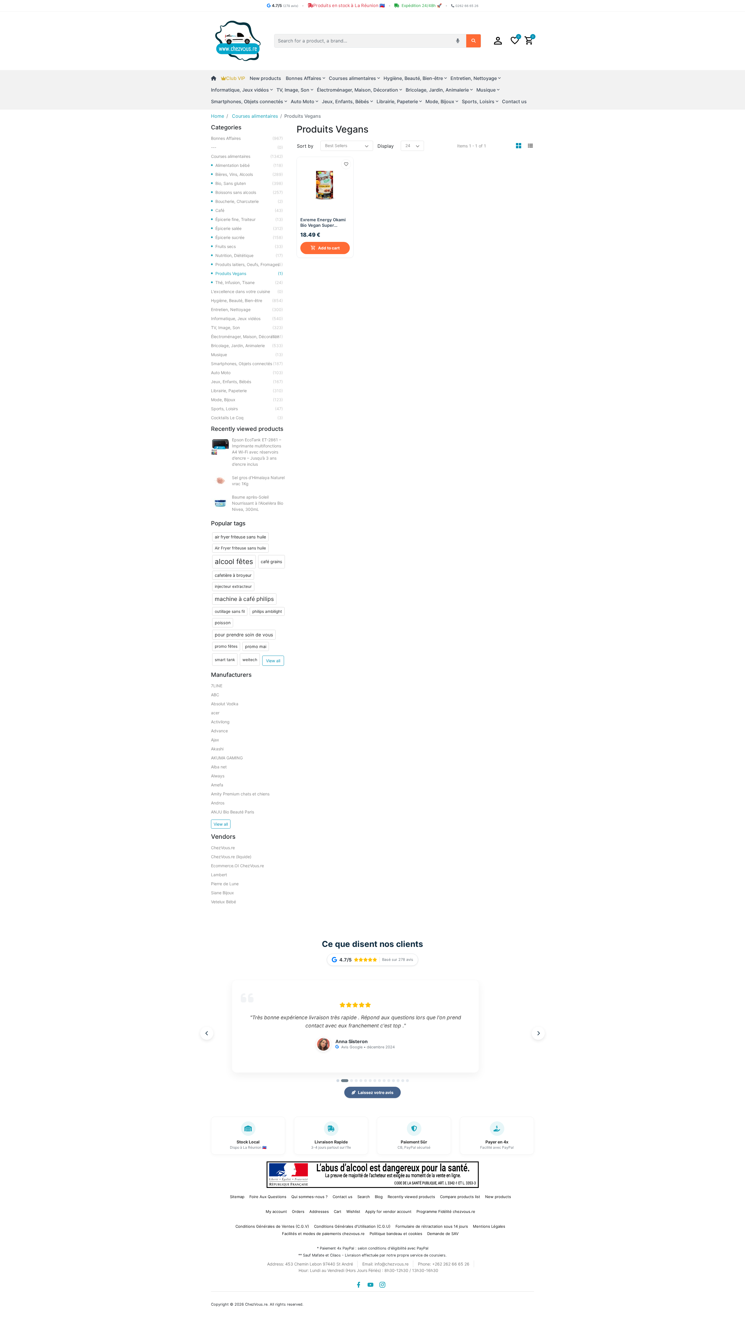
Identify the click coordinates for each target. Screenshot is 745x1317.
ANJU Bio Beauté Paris (232, 811)
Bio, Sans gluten (249, 183)
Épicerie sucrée (249, 237)
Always (217, 775)
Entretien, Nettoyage (247, 309)
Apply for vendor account (388, 1211)
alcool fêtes (234, 561)
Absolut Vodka (224, 703)
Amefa (217, 784)
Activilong (220, 721)
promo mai (255, 646)
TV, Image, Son (247, 327)
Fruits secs (249, 246)
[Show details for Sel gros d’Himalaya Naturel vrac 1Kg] (220, 480)
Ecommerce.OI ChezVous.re (237, 865)
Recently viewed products (411, 1196)
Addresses (319, 1211)
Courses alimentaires (247, 156)
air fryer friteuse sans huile (240, 536)
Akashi (217, 748)
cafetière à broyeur (233, 575)
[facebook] (358, 1284)
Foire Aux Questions (267, 1196)
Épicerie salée (249, 228)
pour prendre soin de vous (244, 635)
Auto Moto (247, 372)
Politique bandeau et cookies (396, 1233)
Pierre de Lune (225, 883)
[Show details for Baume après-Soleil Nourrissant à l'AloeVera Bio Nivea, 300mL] (220, 503)
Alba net (219, 766)
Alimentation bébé (249, 165)
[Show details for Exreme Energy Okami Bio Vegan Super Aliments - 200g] (325, 185)
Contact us (514, 101)
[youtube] (370, 1284)
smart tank (225, 659)
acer (215, 712)
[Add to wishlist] (346, 164)
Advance (219, 730)
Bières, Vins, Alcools (249, 174)
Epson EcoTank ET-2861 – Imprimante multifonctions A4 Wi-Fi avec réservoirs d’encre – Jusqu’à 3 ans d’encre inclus (256, 452)
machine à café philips (244, 598)
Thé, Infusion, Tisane (249, 282)
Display (385, 146)
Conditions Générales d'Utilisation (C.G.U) (352, 1226)
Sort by (305, 146)
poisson (222, 622)
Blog (379, 1196)
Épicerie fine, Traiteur (249, 219)
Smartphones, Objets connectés (247, 363)
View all (273, 660)
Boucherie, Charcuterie (249, 201)
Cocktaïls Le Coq (247, 417)
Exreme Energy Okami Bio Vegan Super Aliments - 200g (323, 222)
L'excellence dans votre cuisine (247, 291)
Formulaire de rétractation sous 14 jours (431, 1226)
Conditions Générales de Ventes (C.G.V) (272, 1226)
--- (247, 147)
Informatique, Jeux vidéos (247, 318)
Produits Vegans (249, 273)
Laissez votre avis (375, 1092)
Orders (298, 1211)
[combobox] (363, 40)
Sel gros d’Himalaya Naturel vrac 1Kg (258, 480)
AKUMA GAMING (227, 757)
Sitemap (237, 1196)
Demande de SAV (443, 1233)
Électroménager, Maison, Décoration (247, 336)
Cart (337, 1211)
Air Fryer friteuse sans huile (240, 548)
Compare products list (460, 1196)
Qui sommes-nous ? (309, 1196)
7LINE (216, 685)
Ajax (215, 739)
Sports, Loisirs (247, 408)
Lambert (219, 874)
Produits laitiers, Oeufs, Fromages (249, 264)
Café (249, 210)
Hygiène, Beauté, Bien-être (247, 300)
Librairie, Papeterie (247, 390)
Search (363, 1196)
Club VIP (235, 78)
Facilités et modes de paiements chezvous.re (323, 1233)
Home (217, 116)
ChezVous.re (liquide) (231, 856)
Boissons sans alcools (249, 192)
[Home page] (216, 78)
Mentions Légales (489, 1226)
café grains (271, 561)
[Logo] (238, 40)
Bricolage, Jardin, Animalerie (247, 345)
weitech (249, 659)
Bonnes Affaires (247, 138)
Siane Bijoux (222, 892)
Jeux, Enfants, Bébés (247, 381)
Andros (217, 802)
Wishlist (353, 1211)
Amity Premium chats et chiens (240, 793)
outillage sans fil (230, 611)
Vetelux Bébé (223, 901)
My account (276, 1211)
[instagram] (382, 1284)
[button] (498, 40)
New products (265, 78)
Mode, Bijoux (247, 399)
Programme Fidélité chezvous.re (445, 1211)
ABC (215, 694)
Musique (247, 354)
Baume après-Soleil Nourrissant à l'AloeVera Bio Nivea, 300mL (257, 503)
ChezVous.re (223, 847)
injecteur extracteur (233, 586)
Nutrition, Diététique (249, 255)
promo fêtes (226, 646)
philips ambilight (267, 611)
